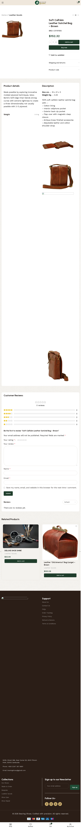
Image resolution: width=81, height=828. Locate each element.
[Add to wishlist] (37, 526)
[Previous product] (73, 15)
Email (7, 478)
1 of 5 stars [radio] (18, 440)
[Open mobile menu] (3, 3)
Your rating (9, 440)
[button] (21, 561)
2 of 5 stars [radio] (20, 440)
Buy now (64, 47)
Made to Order (7, 786)
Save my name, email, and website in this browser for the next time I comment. (41, 488)
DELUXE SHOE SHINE (13, 550)
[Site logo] (40, 2)
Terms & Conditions (49, 623)
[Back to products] (75, 15)
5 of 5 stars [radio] (26, 440)
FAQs (44, 609)
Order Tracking (47, 613)
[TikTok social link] (60, 804)
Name (7, 469)
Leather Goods (15, 15)
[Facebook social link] (47, 804)
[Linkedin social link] (55, 804)
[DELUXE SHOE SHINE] (21, 536)
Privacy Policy (47, 616)
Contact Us (46, 605)
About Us (45, 602)
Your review (9, 444)
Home (4, 15)
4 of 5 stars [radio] (24, 440)
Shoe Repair (6, 801)
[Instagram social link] (51, 804)
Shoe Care (5, 797)
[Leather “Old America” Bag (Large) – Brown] (60, 542)
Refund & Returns (48, 620)
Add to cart (69, 42)
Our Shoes (5, 783)
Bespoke (5, 790)
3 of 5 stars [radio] (22, 440)
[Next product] (78, 15)
